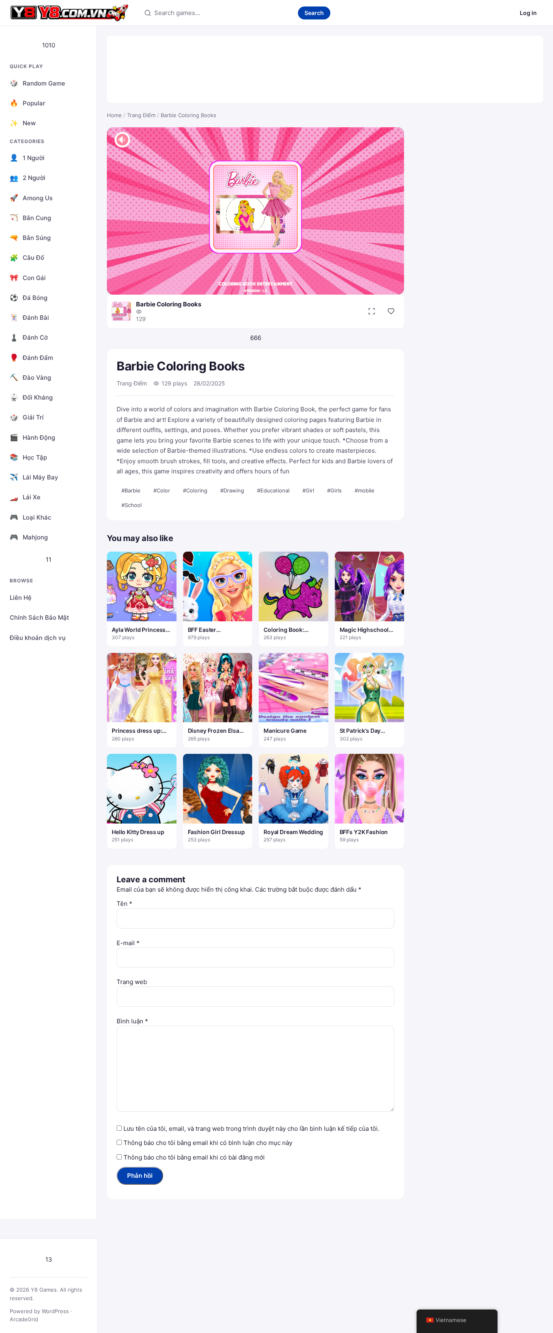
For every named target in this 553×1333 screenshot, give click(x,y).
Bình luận (132, 1021)
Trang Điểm (141, 115)
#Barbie (130, 490)
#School (131, 505)
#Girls (334, 490)
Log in (528, 12)
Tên (124, 903)
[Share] (391, 311)
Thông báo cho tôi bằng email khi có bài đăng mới (194, 1157)
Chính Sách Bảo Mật (39, 617)
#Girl (308, 490)
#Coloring (195, 490)
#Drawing (232, 490)
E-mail (128, 943)
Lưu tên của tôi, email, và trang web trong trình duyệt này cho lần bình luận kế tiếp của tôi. (251, 1128)
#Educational (273, 490)
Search (314, 12)
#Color (161, 490)
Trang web (132, 982)
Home (114, 115)
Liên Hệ (21, 597)
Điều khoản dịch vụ (38, 638)
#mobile (364, 490)
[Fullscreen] (372, 311)
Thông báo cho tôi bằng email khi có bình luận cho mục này (207, 1143)
